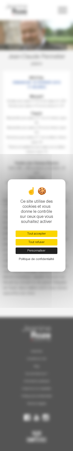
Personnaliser (36, 250)
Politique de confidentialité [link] (36, 259)
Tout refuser (36, 242)
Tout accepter (36, 233)
